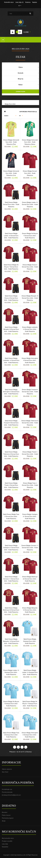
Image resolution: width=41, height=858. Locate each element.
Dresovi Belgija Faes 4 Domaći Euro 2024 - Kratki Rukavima (30, 485)
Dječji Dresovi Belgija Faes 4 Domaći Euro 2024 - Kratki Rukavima (11, 516)
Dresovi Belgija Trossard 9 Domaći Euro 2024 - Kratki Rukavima (30, 392)
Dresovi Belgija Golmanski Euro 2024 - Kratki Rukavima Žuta (11, 142)
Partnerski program (8, 818)
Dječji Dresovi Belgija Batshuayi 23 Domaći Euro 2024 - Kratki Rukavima (11, 610)
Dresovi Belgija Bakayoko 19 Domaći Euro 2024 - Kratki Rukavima (29, 610)
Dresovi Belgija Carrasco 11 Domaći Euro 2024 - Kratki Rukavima (29, 547)
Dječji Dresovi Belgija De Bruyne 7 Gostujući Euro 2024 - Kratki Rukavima (30, 703)
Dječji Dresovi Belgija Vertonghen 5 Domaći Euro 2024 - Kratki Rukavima (11, 392)
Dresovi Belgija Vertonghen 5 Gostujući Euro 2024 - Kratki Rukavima (30, 735)
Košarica (28, 2)
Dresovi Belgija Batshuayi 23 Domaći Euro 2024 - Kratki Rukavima (29, 579)
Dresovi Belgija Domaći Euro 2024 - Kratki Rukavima (30, 173)
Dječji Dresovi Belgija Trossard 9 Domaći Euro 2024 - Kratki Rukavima (11, 423)
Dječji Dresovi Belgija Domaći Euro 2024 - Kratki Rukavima (11, 204)
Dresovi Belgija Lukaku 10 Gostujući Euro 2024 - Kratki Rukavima (11, 672)
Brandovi (4, 812)
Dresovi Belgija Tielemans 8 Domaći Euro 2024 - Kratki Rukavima (29, 423)
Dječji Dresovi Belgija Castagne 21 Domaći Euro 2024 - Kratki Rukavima (11, 547)
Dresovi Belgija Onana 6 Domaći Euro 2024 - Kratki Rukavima (30, 267)
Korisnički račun (9, 2)
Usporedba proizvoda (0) (28, 111)
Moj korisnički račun (8, 838)
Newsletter (5, 847)
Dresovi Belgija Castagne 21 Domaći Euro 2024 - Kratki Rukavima (29, 516)
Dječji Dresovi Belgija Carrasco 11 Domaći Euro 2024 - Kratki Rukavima (11, 579)
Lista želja (5, 844)
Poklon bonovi (6, 815)
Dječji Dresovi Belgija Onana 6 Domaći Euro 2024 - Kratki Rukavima (11, 298)
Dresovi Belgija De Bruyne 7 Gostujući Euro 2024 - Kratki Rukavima (11, 703)
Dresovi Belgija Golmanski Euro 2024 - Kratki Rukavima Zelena (30, 142)
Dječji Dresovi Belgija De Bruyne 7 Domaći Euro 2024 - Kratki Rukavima (11, 267)
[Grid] (5, 111)
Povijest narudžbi (7, 841)
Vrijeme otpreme (7, 769)
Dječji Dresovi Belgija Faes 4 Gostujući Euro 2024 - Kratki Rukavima (11, 735)
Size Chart (5, 772)
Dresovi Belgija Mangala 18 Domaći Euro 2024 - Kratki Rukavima (30, 298)
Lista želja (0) (19, 2)
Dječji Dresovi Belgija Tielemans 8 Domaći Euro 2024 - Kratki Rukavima (11, 454)
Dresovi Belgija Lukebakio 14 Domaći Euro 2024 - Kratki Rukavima (30, 329)
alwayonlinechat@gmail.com (12, 795)
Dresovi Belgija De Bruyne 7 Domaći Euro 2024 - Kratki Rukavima (30, 235)
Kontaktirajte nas (7, 789)
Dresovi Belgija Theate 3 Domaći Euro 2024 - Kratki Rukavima (30, 454)
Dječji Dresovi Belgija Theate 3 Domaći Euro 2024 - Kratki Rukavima (11, 485)
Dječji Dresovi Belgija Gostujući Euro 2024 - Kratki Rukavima (29, 641)
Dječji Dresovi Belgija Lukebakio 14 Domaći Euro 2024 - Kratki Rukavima (11, 360)
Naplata (34, 2)
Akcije (3, 821)
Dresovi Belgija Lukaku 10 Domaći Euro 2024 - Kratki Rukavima (30, 204)
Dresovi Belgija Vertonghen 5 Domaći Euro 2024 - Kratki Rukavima (30, 360)
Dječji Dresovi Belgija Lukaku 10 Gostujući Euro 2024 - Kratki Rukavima (30, 672)
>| (25, 747)
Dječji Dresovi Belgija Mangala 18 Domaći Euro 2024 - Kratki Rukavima (11, 329)
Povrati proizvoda (7, 792)
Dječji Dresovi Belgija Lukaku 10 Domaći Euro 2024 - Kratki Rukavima (11, 235)
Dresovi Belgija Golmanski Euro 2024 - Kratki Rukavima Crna (11, 173)
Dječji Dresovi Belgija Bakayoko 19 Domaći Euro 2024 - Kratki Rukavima (11, 641)
